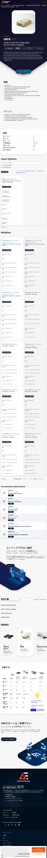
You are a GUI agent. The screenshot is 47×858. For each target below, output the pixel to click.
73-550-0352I (5, 292)
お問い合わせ (16, 240)
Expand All (36, 599)
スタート (10, 565)
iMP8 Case (4, 179)
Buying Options (6, 186)
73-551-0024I (5, 389)
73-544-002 (10, 506)
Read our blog (34, 702)
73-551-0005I (28, 292)
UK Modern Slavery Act (7, 845)
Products (8, 5)
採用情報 (14, 812)
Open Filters (5, 171)
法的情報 (4, 835)
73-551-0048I (28, 389)
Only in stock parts (7, 165)
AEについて (5, 812)
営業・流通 (14, 817)
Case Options (8, 48)
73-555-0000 (11, 515)
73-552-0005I (5, 433)
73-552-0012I (28, 433)
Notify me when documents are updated (10, 600)
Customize (38, 853)
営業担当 (17, 48)
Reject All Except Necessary (38, 851)
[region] (23, 852)
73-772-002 (10, 523)
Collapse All (43, 599)
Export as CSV (30, 171)
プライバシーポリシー (7, 832)
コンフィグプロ (27, 48)
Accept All (38, 848)
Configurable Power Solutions (33, 5)
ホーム (2, 5)
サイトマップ (5, 840)
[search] (23, 162)
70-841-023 (10, 498)
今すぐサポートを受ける (8, 739)
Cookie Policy (17, 856)
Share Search (41, 171)
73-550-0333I (5, 240)
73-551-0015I (28, 344)
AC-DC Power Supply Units (18, 5)
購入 (11, 495)
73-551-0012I (5, 344)
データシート (38, 48)
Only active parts (7, 167)
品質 (4, 837)
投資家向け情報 (15, 815)
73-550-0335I (28, 240)
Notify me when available (8, 242)
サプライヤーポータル (7, 843)
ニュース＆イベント (7, 817)
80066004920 (11, 531)
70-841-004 (10, 490)
